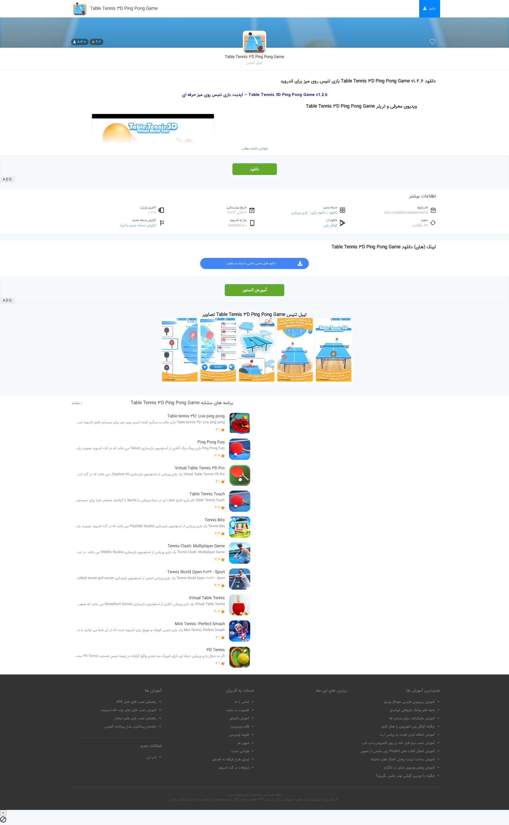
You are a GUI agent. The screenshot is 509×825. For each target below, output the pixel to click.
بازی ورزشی (299, 212)
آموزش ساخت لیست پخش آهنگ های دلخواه (403, 759)
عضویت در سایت (237, 710)
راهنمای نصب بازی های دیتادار (135, 718)
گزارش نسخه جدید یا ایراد (138, 225)
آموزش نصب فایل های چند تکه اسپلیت (128, 710)
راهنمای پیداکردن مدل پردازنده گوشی (130, 726)
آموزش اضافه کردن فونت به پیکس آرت (407, 735)
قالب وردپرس (240, 726)
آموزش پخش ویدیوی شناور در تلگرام (409, 767)
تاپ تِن (151, 757)
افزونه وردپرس (239, 735)
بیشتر (76, 403)
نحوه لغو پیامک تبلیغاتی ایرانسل (412, 710)
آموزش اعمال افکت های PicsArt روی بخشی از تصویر (398, 751)
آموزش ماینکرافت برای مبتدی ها (412, 718)
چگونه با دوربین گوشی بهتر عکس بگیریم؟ (405, 776)
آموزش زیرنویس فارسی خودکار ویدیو (409, 702)
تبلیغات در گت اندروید (233, 767)
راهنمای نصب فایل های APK (136, 702)
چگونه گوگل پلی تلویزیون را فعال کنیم (408, 726)
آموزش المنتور (254, 290)
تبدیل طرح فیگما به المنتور (230, 759)
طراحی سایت (240, 751)
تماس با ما (242, 702)
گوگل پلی (330, 225)
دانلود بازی (318, 212)
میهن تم (243, 743)
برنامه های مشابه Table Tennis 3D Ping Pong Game (182, 403)
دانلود (254, 169)
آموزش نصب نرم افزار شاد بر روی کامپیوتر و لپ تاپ (398, 743)
